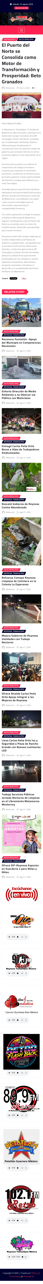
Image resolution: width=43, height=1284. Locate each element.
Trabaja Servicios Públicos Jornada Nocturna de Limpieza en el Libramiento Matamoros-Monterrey (21, 799)
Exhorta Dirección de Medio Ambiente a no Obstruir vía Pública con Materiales (19, 394)
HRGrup (35, 1273)
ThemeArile (28, 1276)
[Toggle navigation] (21, 30)
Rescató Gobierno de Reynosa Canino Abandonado (20, 505)
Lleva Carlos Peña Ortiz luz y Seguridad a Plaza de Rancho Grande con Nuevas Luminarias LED (21, 745)
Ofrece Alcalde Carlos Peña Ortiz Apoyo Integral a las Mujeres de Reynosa (19, 697)
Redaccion (10, 88)
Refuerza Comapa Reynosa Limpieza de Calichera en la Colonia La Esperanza (19, 581)
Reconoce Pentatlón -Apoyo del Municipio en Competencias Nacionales (21, 342)
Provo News (14, 1276)
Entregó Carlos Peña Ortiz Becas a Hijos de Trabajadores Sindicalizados (20, 449)
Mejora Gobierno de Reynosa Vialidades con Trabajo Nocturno (20, 639)
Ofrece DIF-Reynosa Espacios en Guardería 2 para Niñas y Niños (20, 868)
